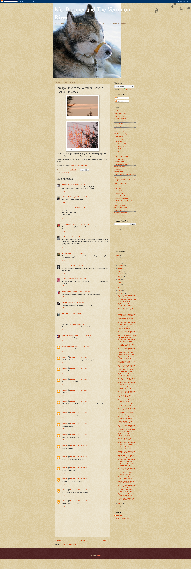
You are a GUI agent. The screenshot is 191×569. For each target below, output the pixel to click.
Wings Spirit (117, 169)
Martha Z (64, 184)
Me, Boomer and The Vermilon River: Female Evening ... (126, 323)
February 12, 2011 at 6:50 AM (78, 390)
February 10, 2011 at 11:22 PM (75, 302)
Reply (63, 191)
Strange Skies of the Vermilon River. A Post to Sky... (126, 421)
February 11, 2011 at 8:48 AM (78, 324)
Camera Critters (118, 171)
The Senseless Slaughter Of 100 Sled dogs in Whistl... (126, 456)
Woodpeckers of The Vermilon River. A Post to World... (126, 439)
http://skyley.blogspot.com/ (79, 165)
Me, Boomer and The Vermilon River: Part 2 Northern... (126, 460)
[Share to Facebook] (86, 170)
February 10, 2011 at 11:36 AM (76, 184)
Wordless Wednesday (120, 134)
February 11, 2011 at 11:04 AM (82, 335)
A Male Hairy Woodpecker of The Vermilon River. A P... (126, 498)
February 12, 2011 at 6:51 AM (78, 401)
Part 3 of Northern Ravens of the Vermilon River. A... (126, 447)
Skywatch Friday (119, 159)
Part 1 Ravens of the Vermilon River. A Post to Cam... (126, 473)
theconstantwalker (67, 346)
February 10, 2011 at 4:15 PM (74, 253)
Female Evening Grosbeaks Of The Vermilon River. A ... (126, 327)
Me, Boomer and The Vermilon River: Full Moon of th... (126, 477)
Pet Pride (117, 151)
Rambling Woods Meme (121, 164)
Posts (118, 98)
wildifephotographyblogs (121, 212)
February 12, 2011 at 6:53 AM (78, 434)
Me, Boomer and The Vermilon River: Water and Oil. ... (126, 374)
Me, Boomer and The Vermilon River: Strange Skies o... (126, 417)
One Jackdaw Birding (120, 207)
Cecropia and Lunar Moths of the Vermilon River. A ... (126, 404)
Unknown (64, 357)
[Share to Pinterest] (88, 170)
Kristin (64, 302)
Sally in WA (65, 278)
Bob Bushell (65, 197)
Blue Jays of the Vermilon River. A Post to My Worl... (127, 300)
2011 (118, 263)
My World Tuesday (119, 177)
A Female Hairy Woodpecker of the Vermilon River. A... (126, 387)
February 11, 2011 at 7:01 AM (73, 313)
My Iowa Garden (119, 154)
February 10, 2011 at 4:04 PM (72, 237)
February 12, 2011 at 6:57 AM (78, 490)
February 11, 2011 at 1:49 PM (81, 346)
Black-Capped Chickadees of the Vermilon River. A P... (126, 319)
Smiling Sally (118, 141)
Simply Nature (118, 136)
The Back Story (118, 193)
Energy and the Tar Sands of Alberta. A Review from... (126, 396)
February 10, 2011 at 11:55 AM (78, 208)
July (119, 279)
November (121, 268)
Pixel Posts (117, 126)
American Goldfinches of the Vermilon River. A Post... (126, 344)
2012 (118, 260)
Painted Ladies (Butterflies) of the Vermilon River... (126, 361)
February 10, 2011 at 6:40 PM (77, 278)
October (120, 271)
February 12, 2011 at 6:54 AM (78, 445)
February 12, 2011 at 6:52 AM (78, 412)
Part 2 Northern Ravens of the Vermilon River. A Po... (126, 464)
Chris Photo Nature (119, 116)
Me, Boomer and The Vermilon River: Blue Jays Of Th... (126, 486)
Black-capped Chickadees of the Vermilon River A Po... (126, 413)
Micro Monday (118, 123)
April (119, 287)
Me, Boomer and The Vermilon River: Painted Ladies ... (126, 357)
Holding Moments (119, 161)
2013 (118, 258)
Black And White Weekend (122, 144)
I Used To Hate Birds (120, 196)
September (121, 274)
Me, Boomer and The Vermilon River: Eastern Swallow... (126, 349)
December (121, 265)
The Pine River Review (121, 198)
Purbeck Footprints (119, 210)
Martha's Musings (119, 149)
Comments (120, 101)
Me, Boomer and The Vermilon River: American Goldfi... (126, 340)
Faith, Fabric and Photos (121, 146)
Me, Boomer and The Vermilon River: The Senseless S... (126, 451)
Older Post (106, 541)
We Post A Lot (118, 121)
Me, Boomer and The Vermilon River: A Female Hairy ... (126, 383)
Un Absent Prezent (119, 131)
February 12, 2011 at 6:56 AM (78, 478)
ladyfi (115, 128)
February (120, 293)
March (120, 290)
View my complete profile (121, 518)
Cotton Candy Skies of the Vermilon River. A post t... (126, 370)
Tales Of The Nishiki (120, 183)
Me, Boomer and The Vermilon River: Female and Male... (126, 304)
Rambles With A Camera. (121, 156)
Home (83, 541)
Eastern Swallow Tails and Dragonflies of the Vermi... (126, 353)
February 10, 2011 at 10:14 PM (81, 291)
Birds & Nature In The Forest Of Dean (125, 174)
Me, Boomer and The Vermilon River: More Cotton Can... (126, 331)
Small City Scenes (67, 335)
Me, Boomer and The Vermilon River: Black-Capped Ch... (126, 314)
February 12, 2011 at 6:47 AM (78, 357)
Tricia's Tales (118, 186)
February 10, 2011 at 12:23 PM (80, 224)
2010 (118, 506)
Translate (128, 89)
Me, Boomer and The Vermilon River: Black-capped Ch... (126, 409)
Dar (63, 237)
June (119, 282)
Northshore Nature (119, 205)
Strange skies (65, 172)
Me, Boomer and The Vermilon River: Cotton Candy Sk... (126, 366)
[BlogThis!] (83, 170)
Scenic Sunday (118, 139)
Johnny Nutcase (66, 291)
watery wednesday (119, 166)
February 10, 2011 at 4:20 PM (74, 266)
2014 (118, 255)
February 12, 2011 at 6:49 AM (78, 379)
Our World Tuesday (120, 111)
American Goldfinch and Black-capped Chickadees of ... (126, 430)
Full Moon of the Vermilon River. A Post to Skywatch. (127, 481)
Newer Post (59, 541)
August (120, 276)
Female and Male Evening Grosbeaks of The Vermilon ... (126, 310)
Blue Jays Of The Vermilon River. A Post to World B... (126, 490)
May (119, 285)
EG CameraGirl (66, 224)
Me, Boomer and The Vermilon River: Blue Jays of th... (126, 296)
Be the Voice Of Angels (121, 113)
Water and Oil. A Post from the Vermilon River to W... (126, 379)
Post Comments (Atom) (69, 544)
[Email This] (81, 170)
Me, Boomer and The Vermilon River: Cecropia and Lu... (126, 400)
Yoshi (63, 266)
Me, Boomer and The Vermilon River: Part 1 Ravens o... (126, 468)
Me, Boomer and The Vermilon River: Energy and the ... (126, 391)
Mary (63, 313)
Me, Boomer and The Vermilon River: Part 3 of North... (126, 443)
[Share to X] (85, 170)
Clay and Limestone (120, 118)
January (120, 503)
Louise (64, 253)
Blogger (99, 555)
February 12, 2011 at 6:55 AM (78, 467)
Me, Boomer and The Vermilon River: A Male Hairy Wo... (126, 494)
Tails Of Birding (118, 191)
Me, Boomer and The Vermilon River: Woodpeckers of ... (126, 434)
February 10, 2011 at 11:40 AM (78, 197)
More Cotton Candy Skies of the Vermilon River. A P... (127, 336)
